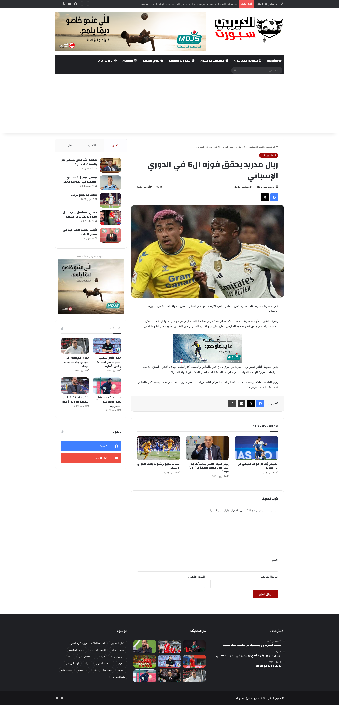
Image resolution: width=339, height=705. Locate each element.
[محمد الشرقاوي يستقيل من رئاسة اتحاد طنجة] (110, 165)
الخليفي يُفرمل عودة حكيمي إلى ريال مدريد (257, 465)
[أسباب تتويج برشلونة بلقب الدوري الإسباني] (158, 448)
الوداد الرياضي (72, 663)
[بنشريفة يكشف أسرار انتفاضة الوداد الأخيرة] (75, 385)
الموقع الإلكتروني (196, 576)
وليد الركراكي (118, 676)
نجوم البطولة (151, 60)
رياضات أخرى (106, 60)
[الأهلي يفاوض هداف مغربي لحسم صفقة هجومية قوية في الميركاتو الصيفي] (144, 661)
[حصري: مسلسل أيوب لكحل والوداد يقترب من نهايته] (110, 217)
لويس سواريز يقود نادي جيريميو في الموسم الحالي (79, 179)
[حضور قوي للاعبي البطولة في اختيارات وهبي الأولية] (107, 346)
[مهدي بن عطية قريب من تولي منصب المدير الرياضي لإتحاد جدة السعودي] (144, 646)
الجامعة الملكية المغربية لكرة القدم (88, 643)
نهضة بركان (66, 669)
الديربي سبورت (267, 186)
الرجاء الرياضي (85, 656)
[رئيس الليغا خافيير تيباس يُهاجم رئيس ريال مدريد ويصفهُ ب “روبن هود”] (207, 448)
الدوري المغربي (98, 649)
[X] (265, 197)
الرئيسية (272, 60)
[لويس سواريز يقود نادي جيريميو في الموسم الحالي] (110, 182)
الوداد (87, 663)
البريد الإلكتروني (269, 576)
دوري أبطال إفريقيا (103, 669)
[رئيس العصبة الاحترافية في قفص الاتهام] (110, 235)
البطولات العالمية (180, 60)
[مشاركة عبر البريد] (241, 403)
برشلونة (121, 669)
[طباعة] (232, 403)
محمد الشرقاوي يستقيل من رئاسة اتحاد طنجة (79, 162)
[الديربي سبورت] (248, 29)
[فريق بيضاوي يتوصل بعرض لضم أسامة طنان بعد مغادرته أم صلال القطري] (194, 661)
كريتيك (129, 60)
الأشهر (115, 145)
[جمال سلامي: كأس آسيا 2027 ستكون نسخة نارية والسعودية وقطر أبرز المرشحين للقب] (169, 676)
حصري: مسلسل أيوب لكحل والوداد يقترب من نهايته (80, 214)
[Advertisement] (169, 103)
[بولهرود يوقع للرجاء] (110, 200)
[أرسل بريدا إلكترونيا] (258, 186)
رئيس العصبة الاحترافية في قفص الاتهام (80, 232)
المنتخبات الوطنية (213, 60)
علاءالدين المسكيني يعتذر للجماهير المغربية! (108, 402)
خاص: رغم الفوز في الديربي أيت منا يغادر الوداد (76, 362)
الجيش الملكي (118, 649)
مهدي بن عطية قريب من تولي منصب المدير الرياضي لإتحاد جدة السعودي (197, 3)
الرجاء (102, 656)
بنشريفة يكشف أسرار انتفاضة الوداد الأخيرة (75, 400)
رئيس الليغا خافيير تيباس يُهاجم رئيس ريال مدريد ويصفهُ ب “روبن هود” (209, 467)
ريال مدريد (83, 669)
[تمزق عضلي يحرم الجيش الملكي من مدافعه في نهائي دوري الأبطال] (194, 646)
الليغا (70, 656)
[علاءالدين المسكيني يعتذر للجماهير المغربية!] (107, 385)
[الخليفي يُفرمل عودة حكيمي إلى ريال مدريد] (256, 448)
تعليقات (67, 145)
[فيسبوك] (274, 197)
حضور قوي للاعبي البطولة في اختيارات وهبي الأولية (108, 362)
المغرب (121, 663)
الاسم (275, 559)
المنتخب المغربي (104, 663)
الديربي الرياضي (77, 649)
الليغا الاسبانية (256, 146)
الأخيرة (91, 145)
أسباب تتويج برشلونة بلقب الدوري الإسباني (158, 465)
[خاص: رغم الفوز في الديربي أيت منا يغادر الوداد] (75, 346)
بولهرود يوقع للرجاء (84, 195)
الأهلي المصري (118, 643)
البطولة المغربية (248, 60)
